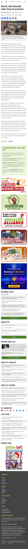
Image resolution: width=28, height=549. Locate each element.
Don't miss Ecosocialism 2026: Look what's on (13, 388)
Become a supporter (8, 162)
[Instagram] (13, 410)
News (20, 15)
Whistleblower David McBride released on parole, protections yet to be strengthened (12, 424)
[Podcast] (5, 410)
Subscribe (12, 134)
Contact (3, 502)
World (3, 480)
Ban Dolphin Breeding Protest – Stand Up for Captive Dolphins (13, 298)
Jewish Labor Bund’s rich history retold (11, 435)
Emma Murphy (5, 12)
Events (3, 503)
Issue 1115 (14, 15)
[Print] (10, 18)
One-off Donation (10, 158)
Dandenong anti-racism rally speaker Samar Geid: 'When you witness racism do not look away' (14, 391)
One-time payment (13, 166)
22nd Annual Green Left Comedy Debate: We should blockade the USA (13, 313)
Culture (3, 482)
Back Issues (4, 483)
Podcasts (4, 491)
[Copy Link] (16, 18)
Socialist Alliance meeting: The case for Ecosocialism (11, 310)
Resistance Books (6, 511)
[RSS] (26, 410)
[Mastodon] (2, 18)
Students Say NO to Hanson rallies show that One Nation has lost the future (13, 399)
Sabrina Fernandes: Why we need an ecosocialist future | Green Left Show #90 (14, 380)
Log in (25, 1)
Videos (3, 492)
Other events (14, 318)
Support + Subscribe (16, 1)
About (3, 498)
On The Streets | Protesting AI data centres (12, 377)
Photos (3, 489)
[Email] (13, 18)
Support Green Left (8, 341)
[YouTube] (2, 410)
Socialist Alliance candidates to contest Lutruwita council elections (14, 428)
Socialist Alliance (6, 512)
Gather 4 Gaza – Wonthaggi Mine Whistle (12, 301)
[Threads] (23, 410)
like (9, 136)
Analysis (4, 479)
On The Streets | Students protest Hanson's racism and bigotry (12, 366)
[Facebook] (5, 18)
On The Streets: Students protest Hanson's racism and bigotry (12, 417)
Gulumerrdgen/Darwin (16, 12)
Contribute (4, 500)
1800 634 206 (14, 170)
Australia (10, 141)
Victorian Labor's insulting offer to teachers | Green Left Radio (12, 374)
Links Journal (5, 509)
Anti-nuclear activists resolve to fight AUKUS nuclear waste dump (13, 438)
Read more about (9, 538)
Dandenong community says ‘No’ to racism (12, 421)
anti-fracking (4, 141)
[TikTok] (10, 410)
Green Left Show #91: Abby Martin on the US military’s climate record (13, 432)
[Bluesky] (7, 18)
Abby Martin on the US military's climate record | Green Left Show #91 (14, 370)
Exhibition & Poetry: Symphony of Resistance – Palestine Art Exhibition (13, 306)
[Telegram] (17, 410)
